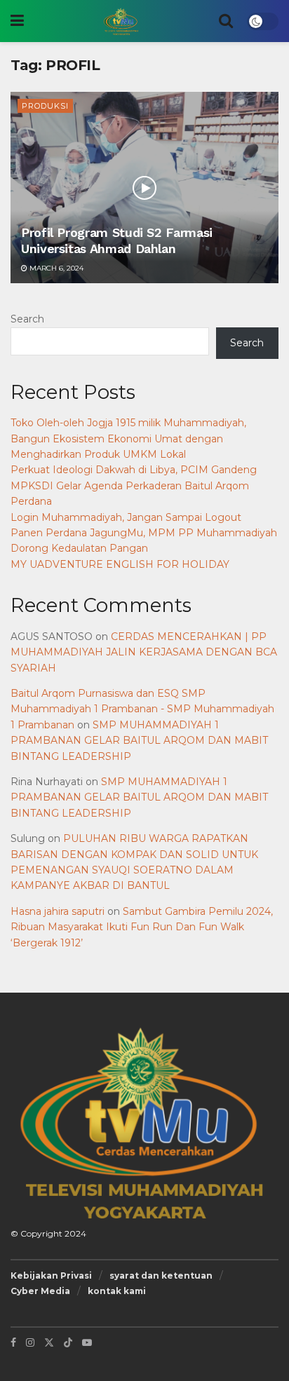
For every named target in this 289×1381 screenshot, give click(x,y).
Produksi (45, 106)
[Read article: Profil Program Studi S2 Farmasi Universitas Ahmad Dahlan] (144, 187)
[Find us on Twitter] (49, 1342)
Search (27, 319)
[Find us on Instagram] (30, 1342)
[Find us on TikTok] (68, 1342)
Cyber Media (40, 1291)
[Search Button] (226, 21)
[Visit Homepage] (121, 21)
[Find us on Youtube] (87, 1342)
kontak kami (117, 1291)
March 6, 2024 (55, 268)
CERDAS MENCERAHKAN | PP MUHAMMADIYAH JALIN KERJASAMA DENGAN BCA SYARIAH (144, 652)
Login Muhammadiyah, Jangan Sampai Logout (126, 517)
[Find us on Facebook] (13, 1342)
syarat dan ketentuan (161, 1275)
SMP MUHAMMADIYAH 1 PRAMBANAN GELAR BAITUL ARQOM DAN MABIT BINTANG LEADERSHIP (139, 741)
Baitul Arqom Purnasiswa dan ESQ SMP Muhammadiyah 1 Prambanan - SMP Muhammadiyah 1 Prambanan (142, 709)
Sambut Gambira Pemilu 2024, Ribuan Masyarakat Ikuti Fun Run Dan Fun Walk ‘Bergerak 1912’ (142, 927)
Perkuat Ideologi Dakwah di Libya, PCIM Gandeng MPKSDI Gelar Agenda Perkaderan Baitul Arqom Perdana (134, 485)
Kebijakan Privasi (51, 1275)
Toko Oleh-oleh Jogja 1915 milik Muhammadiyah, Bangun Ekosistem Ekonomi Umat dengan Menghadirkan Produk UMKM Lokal (128, 438)
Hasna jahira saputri (58, 911)
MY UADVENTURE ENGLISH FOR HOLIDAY (120, 564)
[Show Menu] (17, 21)
